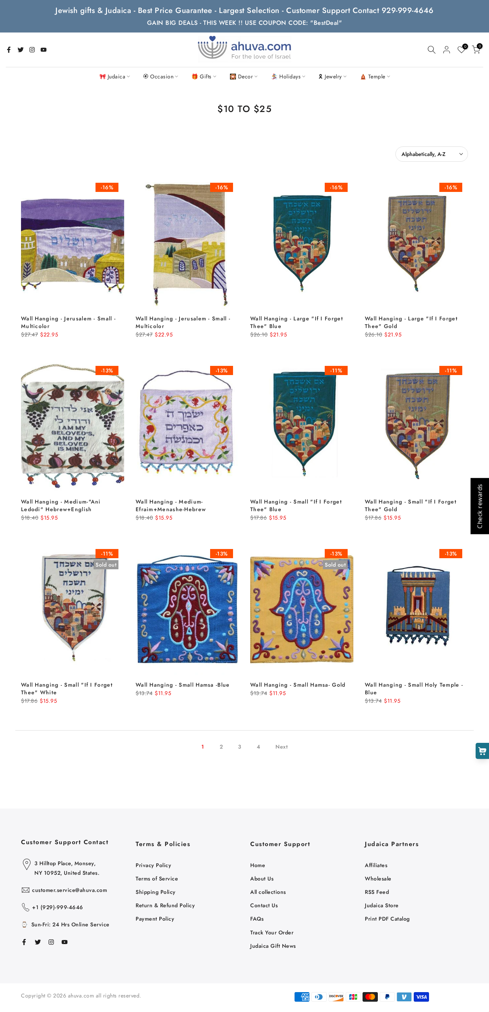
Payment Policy (155, 919)
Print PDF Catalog (387, 919)
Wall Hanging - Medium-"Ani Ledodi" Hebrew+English (61, 505)
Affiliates (376, 865)
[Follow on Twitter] (21, 49)
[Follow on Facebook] (9, 49)
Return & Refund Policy (165, 905)
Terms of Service (157, 878)
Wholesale (378, 878)
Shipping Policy (156, 892)
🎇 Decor (241, 76)
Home (257, 865)
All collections (268, 892)
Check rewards (479, 506)
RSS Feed (377, 892)
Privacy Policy (153, 865)
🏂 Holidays (286, 76)
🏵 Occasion (158, 76)
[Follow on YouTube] (43, 49)
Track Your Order (271, 932)
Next (281, 746)
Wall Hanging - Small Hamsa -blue (183, 685)
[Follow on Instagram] (32, 49)
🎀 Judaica (112, 76)
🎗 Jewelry (330, 76)
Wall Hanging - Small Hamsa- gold (298, 685)
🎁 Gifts (201, 76)
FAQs (257, 919)
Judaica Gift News (273, 946)
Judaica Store (382, 905)
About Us (262, 878)
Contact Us (264, 905)
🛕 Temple (372, 76)
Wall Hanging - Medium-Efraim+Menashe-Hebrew (171, 505)
